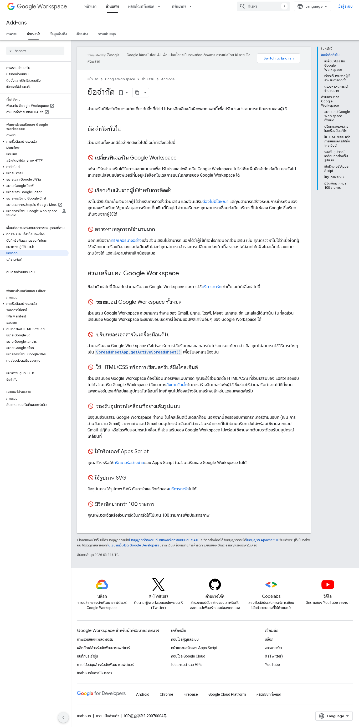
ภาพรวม (11, 34)
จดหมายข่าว (273, 648)
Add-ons (16, 22)
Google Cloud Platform (227, 694)
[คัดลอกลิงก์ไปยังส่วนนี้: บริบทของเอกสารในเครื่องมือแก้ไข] (175, 335)
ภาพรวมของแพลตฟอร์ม (95, 639)
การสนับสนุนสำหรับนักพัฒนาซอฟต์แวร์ (105, 665)
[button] (34, 141)
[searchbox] (35, 51)
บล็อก (269, 639)
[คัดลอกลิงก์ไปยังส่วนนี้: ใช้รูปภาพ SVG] (131, 478)
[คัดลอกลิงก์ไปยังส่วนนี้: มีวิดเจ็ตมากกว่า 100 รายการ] (160, 504)
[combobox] (263, 6)
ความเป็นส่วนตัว (107, 716)
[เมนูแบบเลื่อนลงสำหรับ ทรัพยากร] (192, 6)
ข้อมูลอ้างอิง (58, 34)
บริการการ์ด (211, 286)
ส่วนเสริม (112, 6)
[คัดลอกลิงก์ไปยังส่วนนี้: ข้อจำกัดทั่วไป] (127, 129)
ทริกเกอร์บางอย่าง (126, 240)
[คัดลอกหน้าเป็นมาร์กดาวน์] (137, 92)
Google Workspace (120, 79)
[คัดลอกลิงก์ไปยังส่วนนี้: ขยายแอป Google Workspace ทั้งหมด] (187, 302)
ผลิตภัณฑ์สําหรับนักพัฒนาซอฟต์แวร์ (103, 648)
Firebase (191, 694)
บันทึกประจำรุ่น (87, 656)
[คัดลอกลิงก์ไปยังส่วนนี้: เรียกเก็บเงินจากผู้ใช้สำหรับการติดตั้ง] (177, 191)
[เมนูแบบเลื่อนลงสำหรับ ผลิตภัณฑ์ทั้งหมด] (160, 6)
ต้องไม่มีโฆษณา (215, 201)
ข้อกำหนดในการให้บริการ (94, 673)
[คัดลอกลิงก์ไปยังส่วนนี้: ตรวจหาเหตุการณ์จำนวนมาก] (160, 230)
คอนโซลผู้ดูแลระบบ (185, 639)
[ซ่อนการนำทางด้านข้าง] (63, 717)
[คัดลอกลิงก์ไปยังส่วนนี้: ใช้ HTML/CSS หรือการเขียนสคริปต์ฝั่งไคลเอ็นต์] (203, 368)
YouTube (272, 665)
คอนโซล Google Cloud (188, 656)
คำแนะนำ (33, 34)
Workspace (52, 6)
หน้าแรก (90, 6)
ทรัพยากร (179, 6)
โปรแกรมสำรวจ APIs (186, 665)
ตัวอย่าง (82, 34)
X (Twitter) (274, 656)
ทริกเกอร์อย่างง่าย (128, 462)
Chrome (166, 694)
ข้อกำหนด (84, 716)
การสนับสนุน (107, 34)
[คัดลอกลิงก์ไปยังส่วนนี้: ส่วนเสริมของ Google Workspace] (184, 274)
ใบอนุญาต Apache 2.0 (262, 540)
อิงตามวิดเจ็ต (177, 384)
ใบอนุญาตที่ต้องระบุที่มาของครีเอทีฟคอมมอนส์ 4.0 (163, 540)
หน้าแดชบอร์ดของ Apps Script (194, 648)
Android (142, 694)
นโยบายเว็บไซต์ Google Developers (133, 545)
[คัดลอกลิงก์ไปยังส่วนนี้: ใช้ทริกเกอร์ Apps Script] (154, 452)
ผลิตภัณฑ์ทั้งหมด (141, 6)
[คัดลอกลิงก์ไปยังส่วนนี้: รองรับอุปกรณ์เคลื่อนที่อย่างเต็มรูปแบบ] (185, 407)
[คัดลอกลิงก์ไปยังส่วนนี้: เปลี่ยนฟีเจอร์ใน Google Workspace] (182, 158)
